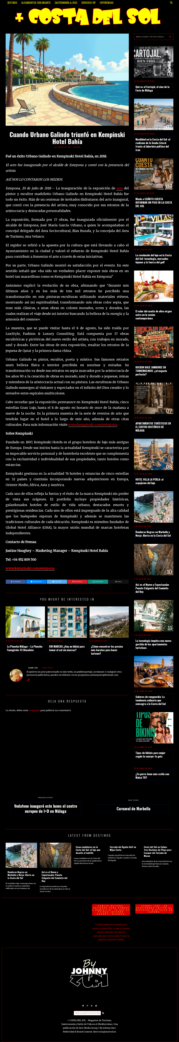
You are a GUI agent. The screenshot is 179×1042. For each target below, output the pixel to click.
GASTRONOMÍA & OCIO (66, 3)
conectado (34, 710)
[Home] (96, 1006)
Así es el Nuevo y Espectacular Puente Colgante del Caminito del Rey (152, 588)
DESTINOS (12, 3)
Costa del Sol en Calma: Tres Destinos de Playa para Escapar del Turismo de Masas (157, 851)
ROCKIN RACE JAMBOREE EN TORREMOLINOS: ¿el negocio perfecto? (151, 370)
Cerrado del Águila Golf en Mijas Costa (123, 848)
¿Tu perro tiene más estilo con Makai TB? (152, 775)
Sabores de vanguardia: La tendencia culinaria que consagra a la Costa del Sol (150, 700)
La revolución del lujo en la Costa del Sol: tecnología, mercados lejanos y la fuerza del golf (153, 258)
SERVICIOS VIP (88, 3)
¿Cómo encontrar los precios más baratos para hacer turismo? (107, 649)
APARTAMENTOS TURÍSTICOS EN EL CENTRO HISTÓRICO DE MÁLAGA (153, 426)
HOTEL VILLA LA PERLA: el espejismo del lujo (149, 481)
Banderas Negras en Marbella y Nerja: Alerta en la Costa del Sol (153, 533)
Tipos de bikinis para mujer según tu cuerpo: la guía (150, 754)
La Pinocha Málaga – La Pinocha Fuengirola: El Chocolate (24, 648)
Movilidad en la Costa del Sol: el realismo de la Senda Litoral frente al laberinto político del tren (152, 144)
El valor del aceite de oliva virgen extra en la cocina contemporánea (153, 314)
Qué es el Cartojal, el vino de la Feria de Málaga (152, 88)
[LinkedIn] (92, 1006)
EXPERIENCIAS (106, 3)
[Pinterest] (87, 1006)
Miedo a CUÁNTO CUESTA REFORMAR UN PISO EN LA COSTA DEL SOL (153, 202)
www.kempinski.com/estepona (92, 425)
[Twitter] (83, 1006)
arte (119, 188)
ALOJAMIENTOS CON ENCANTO (36, 3)
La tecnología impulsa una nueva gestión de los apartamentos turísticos (153, 644)
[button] (170, 37)
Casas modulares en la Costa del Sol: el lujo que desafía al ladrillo (88, 850)
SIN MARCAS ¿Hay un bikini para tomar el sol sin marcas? (67, 648)
